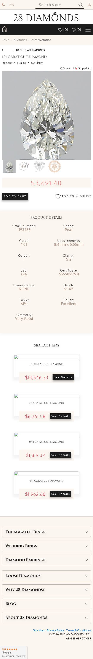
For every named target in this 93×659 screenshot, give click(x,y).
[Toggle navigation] (88, 30)
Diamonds (20, 40)
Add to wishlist (76, 196)
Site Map (39, 630)
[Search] (80, 5)
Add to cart (15, 196)
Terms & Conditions (78, 630)
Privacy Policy (55, 630)
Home (5, 40)
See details (63, 377)
